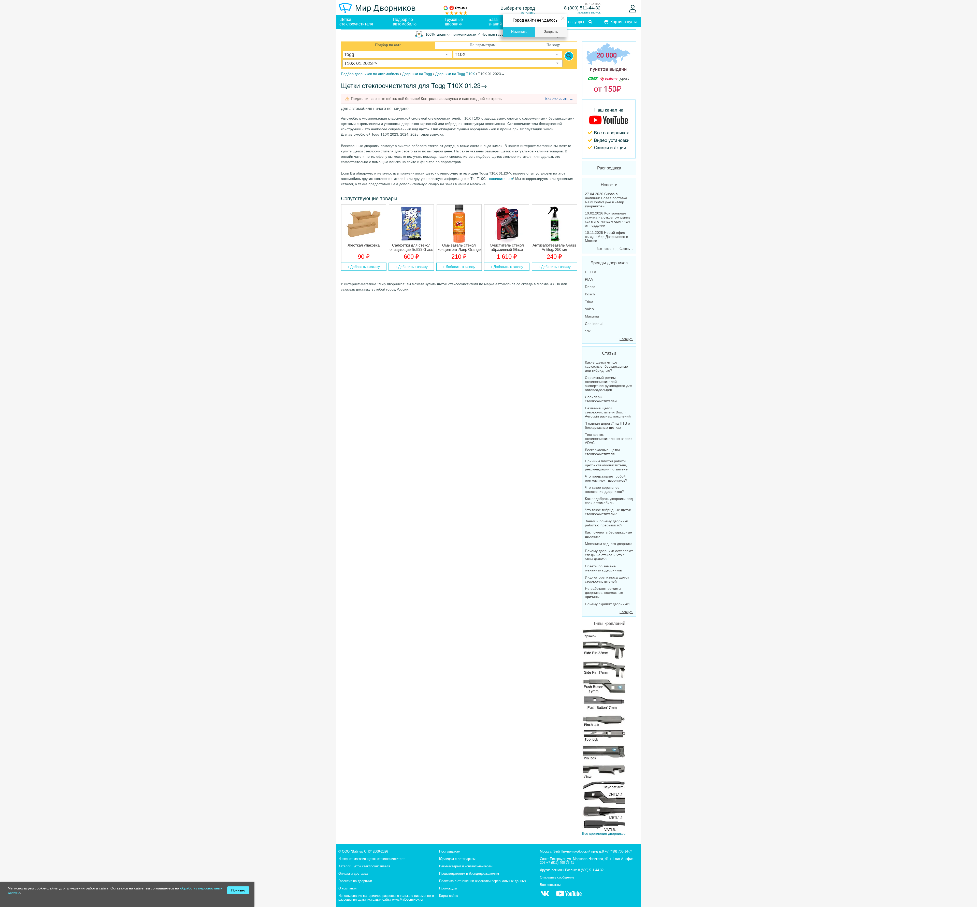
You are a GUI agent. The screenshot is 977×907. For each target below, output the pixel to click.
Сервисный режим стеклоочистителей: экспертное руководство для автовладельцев (608, 384)
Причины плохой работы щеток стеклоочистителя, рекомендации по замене (606, 465)
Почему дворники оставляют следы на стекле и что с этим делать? (609, 555)
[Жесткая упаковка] (363, 224)
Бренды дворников (609, 263)
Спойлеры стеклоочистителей (601, 399)
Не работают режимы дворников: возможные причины (604, 592)
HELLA (590, 272)
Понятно (238, 890)
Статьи (609, 353)
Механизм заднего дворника (609, 544)
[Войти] (632, 8)
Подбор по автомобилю (404, 21)
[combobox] (397, 54)
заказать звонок (588, 12)
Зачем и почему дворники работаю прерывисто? (606, 523)
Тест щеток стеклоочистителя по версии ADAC (609, 439)
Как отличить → (559, 99)
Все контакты (550, 885)
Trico (589, 301)
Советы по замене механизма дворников (603, 568)
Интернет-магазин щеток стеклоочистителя (371, 859)
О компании (347, 888)
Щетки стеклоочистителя (356, 21)
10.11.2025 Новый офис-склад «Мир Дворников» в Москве (606, 237)
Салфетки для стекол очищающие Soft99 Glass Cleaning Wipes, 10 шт (411, 247)
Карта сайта (448, 896)
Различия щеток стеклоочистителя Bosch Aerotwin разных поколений (608, 412)
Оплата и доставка (353, 873)
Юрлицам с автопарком (457, 859)
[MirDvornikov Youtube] (609, 129)
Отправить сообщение (557, 877)
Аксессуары (573, 22)
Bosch (590, 294)
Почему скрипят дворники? (607, 604)
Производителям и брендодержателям (469, 873)
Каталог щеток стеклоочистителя (364, 866)
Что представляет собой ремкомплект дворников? (606, 478)
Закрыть (551, 32)
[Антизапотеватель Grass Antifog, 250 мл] (554, 224)
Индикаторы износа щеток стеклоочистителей (607, 579)
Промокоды (448, 888)
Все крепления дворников (603, 833)
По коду (553, 45)
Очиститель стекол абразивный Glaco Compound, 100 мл (507, 247)
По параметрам (483, 45)
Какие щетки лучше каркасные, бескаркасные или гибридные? (606, 366)
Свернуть (626, 249)
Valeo (589, 309)
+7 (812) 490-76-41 (560, 863)
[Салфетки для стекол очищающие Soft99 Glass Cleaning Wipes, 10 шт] (411, 224)
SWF (589, 331)
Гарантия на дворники (355, 881)
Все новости (605, 249)
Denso (590, 287)
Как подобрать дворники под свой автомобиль (609, 501)
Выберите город (517, 8)
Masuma (592, 316)
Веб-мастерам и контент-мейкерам (466, 866)
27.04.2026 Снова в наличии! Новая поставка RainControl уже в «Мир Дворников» (606, 200)
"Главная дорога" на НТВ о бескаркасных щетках (607, 425)
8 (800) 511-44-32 (582, 7)
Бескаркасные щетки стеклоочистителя (602, 452)
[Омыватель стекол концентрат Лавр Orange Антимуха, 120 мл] (459, 224)
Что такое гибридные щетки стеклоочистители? (608, 512)
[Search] (568, 56)
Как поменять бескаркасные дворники (608, 534)
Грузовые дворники (454, 21)
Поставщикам (449, 851)
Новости (609, 184)
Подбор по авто (388, 45)
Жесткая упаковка (364, 245)
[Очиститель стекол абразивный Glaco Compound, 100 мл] (507, 224)
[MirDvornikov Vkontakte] (545, 896)
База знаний (495, 21)
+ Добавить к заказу (363, 267)
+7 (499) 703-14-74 (619, 851)
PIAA (589, 279)
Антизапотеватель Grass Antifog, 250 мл (554, 247)
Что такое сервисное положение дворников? (604, 489)
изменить (528, 13)
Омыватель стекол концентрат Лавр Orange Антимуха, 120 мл (459, 247)
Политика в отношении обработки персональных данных (482, 881)
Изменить (519, 32)
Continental (594, 324)
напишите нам (501, 179)
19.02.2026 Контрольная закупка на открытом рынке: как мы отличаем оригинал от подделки (608, 219)
